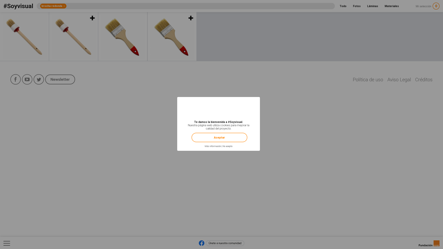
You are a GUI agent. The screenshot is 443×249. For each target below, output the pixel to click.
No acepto (227, 146)
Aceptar (219, 137)
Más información (213, 146)
